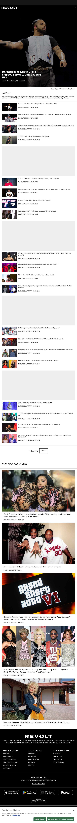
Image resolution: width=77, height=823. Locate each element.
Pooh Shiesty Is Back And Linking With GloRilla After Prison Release (39, 424)
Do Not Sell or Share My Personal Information (60, 819)
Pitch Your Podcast (10, 762)
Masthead (32, 756)
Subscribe (57, 753)
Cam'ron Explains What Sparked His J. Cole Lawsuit (34, 200)
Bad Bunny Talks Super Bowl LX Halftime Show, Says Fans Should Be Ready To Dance (44, 114)
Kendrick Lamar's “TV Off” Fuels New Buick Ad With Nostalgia (37, 211)
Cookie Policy (16, 815)
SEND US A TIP (38, 784)
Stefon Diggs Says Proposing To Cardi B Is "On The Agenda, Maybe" (39, 328)
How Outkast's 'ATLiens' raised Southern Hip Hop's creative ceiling (32, 567)
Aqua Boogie (9, 81)
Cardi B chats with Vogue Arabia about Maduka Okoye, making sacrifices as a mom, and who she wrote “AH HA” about (37, 515)
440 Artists (7, 768)
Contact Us (57, 756)
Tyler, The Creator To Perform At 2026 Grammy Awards (35, 402)
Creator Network (9, 765)
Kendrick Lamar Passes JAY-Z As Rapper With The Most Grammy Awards (41, 339)
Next (43, 451)
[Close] (74, 810)
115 (36, 451)
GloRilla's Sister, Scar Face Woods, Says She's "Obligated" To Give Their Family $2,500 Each (46, 125)
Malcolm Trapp (26, 129)
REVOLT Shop (58, 762)
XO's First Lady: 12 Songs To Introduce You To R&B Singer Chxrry (38, 264)
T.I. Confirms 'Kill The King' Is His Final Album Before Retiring (36, 275)
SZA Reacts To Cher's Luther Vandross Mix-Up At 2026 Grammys (38, 360)
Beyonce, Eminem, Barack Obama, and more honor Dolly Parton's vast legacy (37, 722)
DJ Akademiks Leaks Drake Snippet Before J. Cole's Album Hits (37, 104)
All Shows (6, 753)
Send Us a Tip (33, 759)
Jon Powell (9, 570)
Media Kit (31, 762)
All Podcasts (8, 756)
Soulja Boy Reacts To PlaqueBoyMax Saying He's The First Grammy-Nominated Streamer (45, 349)
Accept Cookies (39, 819)
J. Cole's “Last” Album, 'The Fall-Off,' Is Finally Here (33, 136)
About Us (31, 753)
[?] (9, 107)
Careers (31, 765)
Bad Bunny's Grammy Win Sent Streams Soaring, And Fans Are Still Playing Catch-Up (44, 189)
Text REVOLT (58, 759)
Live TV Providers (9, 759)
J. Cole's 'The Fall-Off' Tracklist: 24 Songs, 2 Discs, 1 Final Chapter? (38, 178)
